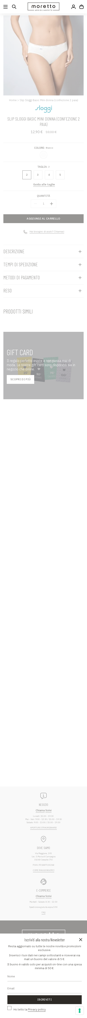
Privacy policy (37, 1009)
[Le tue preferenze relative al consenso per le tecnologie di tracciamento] (80, 1011)
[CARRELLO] (81, 7)
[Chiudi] (81, 940)
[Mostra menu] (5, 7)
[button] (14, 7)
